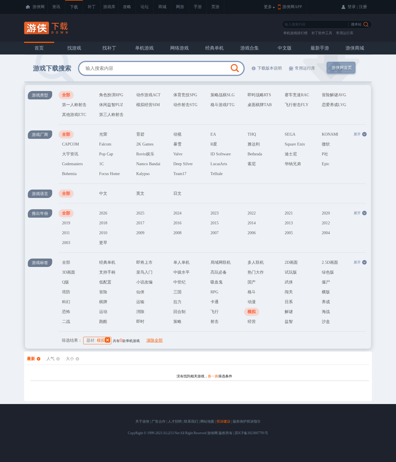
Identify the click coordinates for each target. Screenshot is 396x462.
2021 (289, 213)
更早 (103, 243)
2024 (177, 213)
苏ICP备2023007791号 (251, 433)
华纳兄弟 (293, 164)
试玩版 (291, 272)
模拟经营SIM (148, 105)
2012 (326, 223)
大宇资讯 (70, 154)
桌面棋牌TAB (260, 105)
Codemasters (72, 164)
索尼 (252, 164)
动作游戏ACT (148, 95)
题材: (95, 340)
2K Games (144, 144)
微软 (326, 144)
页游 (215, 7)
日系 (289, 302)
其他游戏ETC (74, 114)
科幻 (66, 302)
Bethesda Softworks (256, 155)
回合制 (179, 312)
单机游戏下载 (46, 27)
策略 (177, 321)
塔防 (66, 292)
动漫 (252, 302)
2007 (214, 233)
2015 (214, 223)
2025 (140, 213)
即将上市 (144, 262)
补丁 (92, 7)
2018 (103, 223)
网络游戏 (179, 48)
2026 (103, 213)
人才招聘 (175, 421)
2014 (252, 223)
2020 (326, 213)
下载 (74, 7)
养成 (326, 302)
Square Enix (295, 144)
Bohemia (69, 174)
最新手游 (319, 48)
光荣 (103, 134)
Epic (325, 164)
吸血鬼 (216, 282)
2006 (252, 233)
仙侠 (140, 292)
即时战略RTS (259, 95)
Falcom (105, 144)
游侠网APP (292, 7)
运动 (103, 312)
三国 (177, 292)
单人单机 (181, 262)
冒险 (103, 292)
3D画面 (68, 272)
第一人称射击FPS (74, 106)
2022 (252, 213)
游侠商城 (355, 48)
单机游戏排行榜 (295, 33)
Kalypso (143, 174)
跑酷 (103, 321)
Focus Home (109, 174)
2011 (66, 233)
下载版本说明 (269, 68)
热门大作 (256, 272)
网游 (180, 7)
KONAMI (330, 134)
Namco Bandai (148, 164)
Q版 (65, 282)
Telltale (216, 174)
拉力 (177, 302)
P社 (325, 154)
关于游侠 (142, 421)
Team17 (179, 174)
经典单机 (214, 48)
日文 (177, 193)
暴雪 (177, 144)
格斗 (252, 292)
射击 (214, 321)
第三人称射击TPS (111, 115)
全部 (66, 95)
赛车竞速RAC (297, 95)
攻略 (127, 7)
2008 (177, 233)
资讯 (56, 7)
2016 (177, 223)
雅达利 (254, 144)
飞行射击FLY (296, 105)
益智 (289, 321)
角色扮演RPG (111, 95)
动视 (177, 134)
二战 (66, 321)
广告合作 (159, 421)
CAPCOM (70, 144)
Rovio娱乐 (145, 154)
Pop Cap (106, 154)
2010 (103, 233)
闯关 (289, 292)
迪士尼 (291, 154)
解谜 (289, 312)
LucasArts (218, 164)
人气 (50, 358)
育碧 (140, 134)
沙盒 (326, 321)
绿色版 (328, 272)
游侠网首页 (342, 68)
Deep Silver (183, 164)
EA (213, 134)
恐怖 (66, 312)
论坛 (145, 7)
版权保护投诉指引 (247, 421)
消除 (140, 312)
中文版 (285, 48)
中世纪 (179, 282)
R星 (213, 144)
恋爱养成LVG (334, 105)
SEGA (290, 134)
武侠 (289, 282)
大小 (70, 358)
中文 (103, 193)
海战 (326, 312)
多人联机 (256, 262)
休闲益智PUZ (111, 105)
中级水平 (181, 272)
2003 (66, 243)
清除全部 (154, 340)
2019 (66, 223)
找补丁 (109, 48)
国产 (252, 282)
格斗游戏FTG (222, 105)
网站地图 (207, 421)
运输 (140, 302)
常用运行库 (344, 33)
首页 (39, 48)
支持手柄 (107, 272)
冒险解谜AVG (334, 95)
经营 (252, 321)
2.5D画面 (330, 262)
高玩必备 (218, 272)
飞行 (214, 312)
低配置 (105, 282)
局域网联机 (220, 262)
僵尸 (326, 282)
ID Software (220, 154)
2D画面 (291, 262)
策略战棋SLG (222, 95)
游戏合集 (249, 48)
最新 (31, 358)
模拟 (252, 312)
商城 (162, 7)
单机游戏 (144, 48)
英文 (140, 193)
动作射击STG (185, 105)
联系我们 (191, 421)
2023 (214, 213)
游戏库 (109, 7)
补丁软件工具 (321, 33)
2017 (140, 223)
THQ (252, 134)
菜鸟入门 (144, 272)
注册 (363, 7)
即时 (140, 321)
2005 (289, 233)
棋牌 (103, 302)
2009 (140, 233)
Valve (177, 154)
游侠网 (38, 7)
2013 (289, 223)
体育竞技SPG (185, 95)
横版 (326, 292)
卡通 (214, 302)
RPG (214, 292)
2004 (326, 233)
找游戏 (74, 48)
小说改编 (144, 282)
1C (101, 164)
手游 (198, 7)
